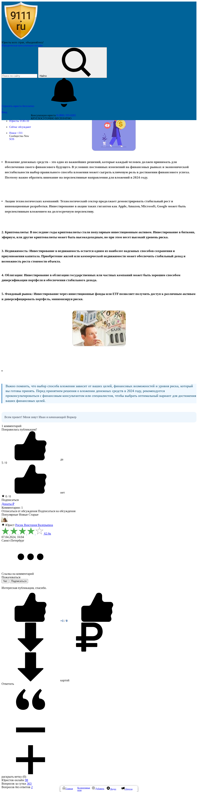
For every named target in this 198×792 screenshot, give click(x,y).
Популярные (10, 514)
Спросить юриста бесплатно (18, 106)
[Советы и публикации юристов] (21, 39)
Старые (33, 514)
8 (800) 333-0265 (66, 115)
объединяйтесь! (35, 42)
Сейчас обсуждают (20, 127)
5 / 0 (4, 462)
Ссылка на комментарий (18, 573)
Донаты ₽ (8, 504)
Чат (5, 581)
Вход (4, 112)
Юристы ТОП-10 (19, 121)
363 (29, 783)
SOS (11, 139)
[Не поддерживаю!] (97, 620)
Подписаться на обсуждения (56, 511)
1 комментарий (11, 426)
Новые (23, 514)
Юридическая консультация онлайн (22, 45)
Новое (16, 133)
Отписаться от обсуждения (19, 511)
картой (64, 680)
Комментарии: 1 (12, 507)
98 (26, 780)
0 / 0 (8, 496)
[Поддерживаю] (31, 620)
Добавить (99, 788)
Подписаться (10, 500)
